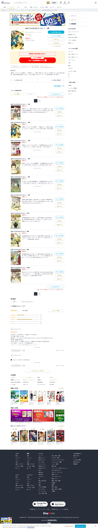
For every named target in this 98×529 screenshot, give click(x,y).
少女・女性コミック (73, 57)
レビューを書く (28, 35)
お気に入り (57, 39)
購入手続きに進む (57, 32)
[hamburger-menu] (95, 3)
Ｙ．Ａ (52, 444)
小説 (69, 62)
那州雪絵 (58, 404)
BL (69, 74)
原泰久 (12, 444)
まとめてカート (57, 94)
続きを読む (38, 347)
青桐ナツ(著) (28, 32)
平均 (23, 310)
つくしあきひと (23, 444)
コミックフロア (10, 10)
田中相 (21, 404)
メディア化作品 (72, 40)
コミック (17, 10)
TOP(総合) (3, 10)
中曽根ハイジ (59, 444)
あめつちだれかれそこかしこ (34, 10)
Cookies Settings (69, 526)
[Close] (95, 526)
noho (12, 404)
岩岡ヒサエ (40, 404)
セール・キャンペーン (73, 31)
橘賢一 (42, 444)
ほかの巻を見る (57, 46)
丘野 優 (63, 444)
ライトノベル (71, 60)
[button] (64, 509)
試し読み (57, 43)
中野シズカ (31, 404)
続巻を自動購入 (57, 85)
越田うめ (49, 404)
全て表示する (38, 132)
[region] (49, 526)
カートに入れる (57, 35)
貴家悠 (39, 444)
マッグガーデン (53, 379)
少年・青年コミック (73, 54)
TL (69, 76)
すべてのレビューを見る (37, 370)
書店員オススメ (72, 34)
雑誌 (69, 65)
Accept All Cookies (80, 526)
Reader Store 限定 (72, 37)
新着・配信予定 (72, 91)
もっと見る (61, 388)
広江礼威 (31, 444)
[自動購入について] (63, 86)
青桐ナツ (15, 301)
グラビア (70, 68)
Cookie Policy (31, 527)
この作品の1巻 (18, 80)
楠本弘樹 (49, 444)
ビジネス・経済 (72, 71)
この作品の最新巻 (56, 80)
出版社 (70, 85)
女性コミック (24, 10)
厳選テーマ (71, 43)
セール (70, 93)
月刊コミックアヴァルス (36, 32)
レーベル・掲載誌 (72, 88)
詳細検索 (54, 2)
